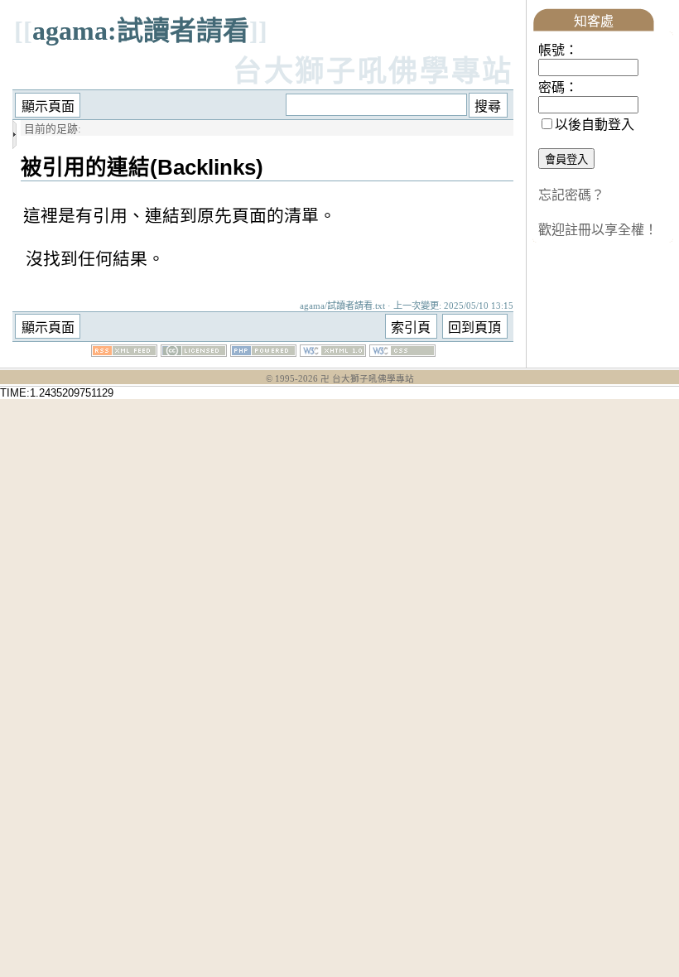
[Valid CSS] (402, 352)
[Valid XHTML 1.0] (333, 352)
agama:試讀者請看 (140, 31)
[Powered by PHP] (263, 352)
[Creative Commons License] (194, 352)
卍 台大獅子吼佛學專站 (367, 378)
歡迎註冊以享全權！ (597, 230)
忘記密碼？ (571, 195)
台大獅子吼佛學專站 (373, 71)
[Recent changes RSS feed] (124, 352)
